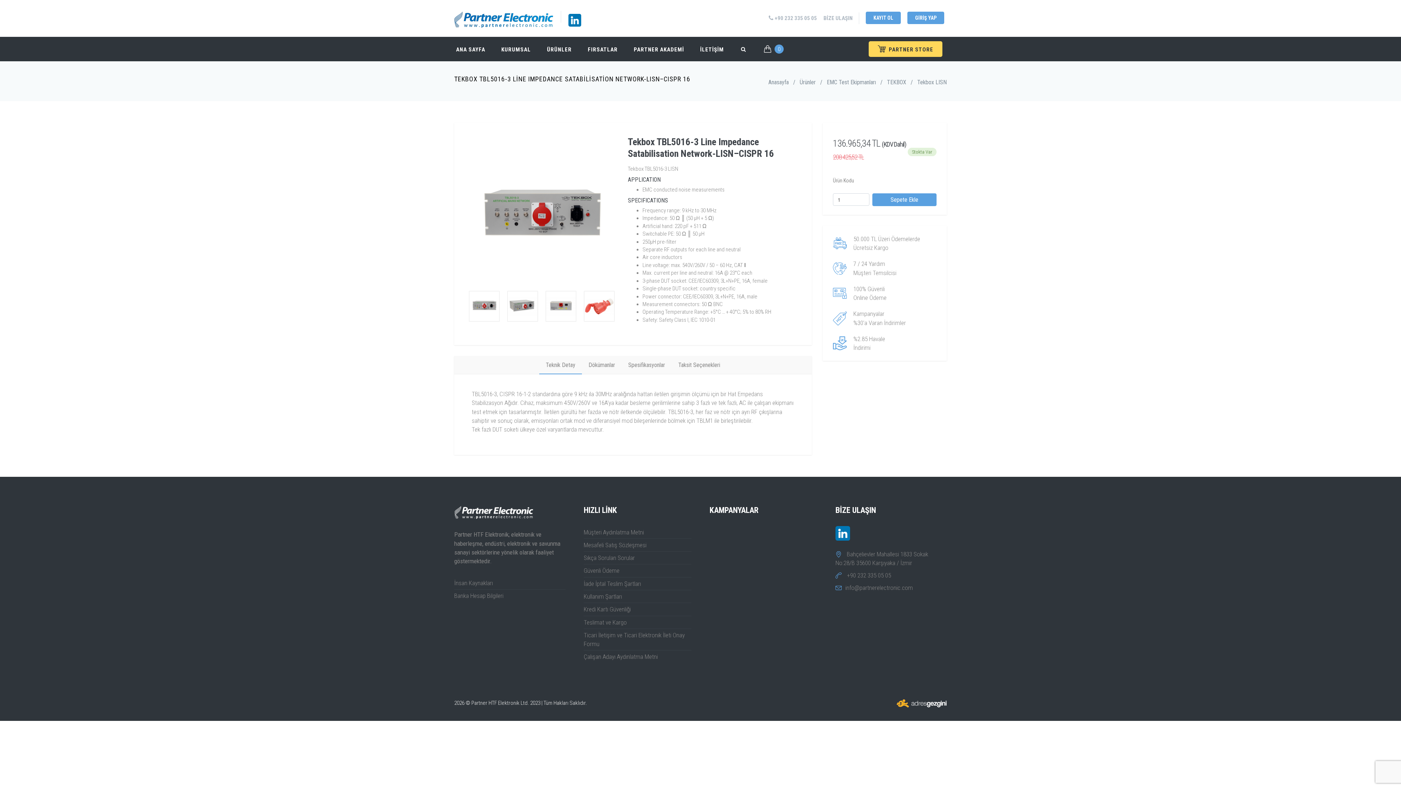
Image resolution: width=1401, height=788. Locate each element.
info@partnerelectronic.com (879, 587)
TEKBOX (896, 82)
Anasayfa (778, 82)
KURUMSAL (516, 49)
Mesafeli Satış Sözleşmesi (615, 545)
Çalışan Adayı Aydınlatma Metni (621, 656)
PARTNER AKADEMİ (659, 49)
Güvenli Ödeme (602, 570)
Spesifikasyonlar (646, 365)
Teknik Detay (560, 365)
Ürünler (808, 82)
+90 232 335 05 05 (795, 18)
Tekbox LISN (932, 82)
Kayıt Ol (883, 18)
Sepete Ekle (904, 199)
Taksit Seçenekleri (699, 365)
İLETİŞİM (712, 49)
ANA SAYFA (470, 49)
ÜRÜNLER (559, 49)
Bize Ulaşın (838, 18)
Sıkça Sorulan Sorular (609, 557)
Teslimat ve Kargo (605, 622)
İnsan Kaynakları (473, 583)
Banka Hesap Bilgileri (478, 595)
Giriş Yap (926, 18)
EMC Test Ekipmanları (851, 82)
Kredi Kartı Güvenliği (607, 609)
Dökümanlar (601, 365)
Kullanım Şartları (603, 596)
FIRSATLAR (603, 49)
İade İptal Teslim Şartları (612, 583)
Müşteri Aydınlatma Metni (614, 532)
